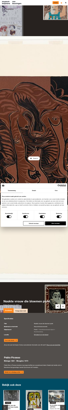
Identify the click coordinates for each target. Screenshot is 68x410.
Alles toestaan (55, 223)
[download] (63, 306)
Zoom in (35, 158)
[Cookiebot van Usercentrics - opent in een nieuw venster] (59, 185)
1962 (17, 305)
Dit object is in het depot (41, 334)
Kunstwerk (8, 310)
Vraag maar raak (20, 311)
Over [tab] (56, 190)
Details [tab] (34, 190)
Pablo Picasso (8, 305)
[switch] (25, 216)
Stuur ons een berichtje (53, 345)
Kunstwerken (10, 9)
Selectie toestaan (34, 223)
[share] (57, 306)
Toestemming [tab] (12, 190)
